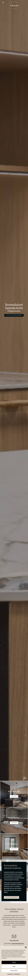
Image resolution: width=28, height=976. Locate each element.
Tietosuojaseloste (17, 974)
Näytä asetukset (14, 970)
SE (3, 2)
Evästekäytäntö (10, 974)
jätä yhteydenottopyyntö (18, 943)
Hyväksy (14, 962)
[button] (26, 947)
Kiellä (14, 966)
